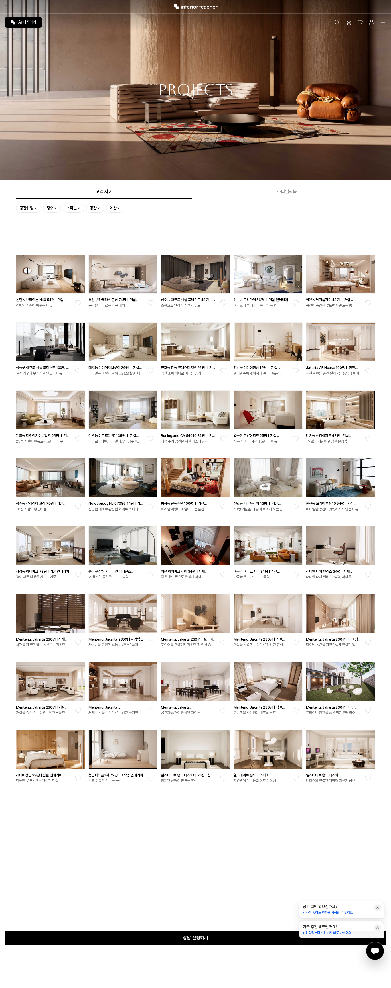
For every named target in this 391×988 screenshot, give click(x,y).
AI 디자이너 (27, 22)
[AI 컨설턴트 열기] (375, 951)
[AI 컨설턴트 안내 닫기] (377, 907)
